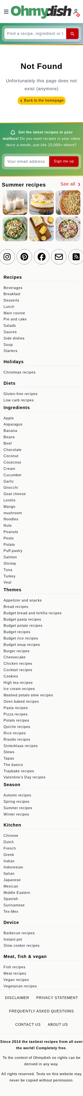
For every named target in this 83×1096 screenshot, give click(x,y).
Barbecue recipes (19, 933)
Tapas (9, 758)
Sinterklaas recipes (21, 746)
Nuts (8, 525)
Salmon (10, 557)
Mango (9, 506)
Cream (9, 469)
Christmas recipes (20, 372)
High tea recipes (18, 683)
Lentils (9, 500)
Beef (8, 443)
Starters (10, 351)
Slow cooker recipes (22, 945)
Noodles (11, 519)
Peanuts (11, 532)
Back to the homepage (43, 100)
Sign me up (64, 161)
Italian (9, 873)
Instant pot (13, 939)
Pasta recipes (16, 708)
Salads (10, 325)
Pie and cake (15, 319)
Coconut (11, 456)
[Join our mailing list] (59, 256)
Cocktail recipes (18, 670)
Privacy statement (57, 998)
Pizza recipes (16, 714)
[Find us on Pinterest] (24, 256)
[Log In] (76, 11)
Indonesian (13, 867)
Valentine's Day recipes (25, 777)
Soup (8, 345)
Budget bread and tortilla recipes (33, 613)
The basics (13, 765)
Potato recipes (16, 720)
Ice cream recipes (19, 689)
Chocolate (13, 450)
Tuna (8, 570)
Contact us (28, 1024)
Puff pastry (13, 551)
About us (58, 1024)
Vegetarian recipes (20, 986)
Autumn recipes (17, 795)
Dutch (9, 842)
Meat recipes (15, 973)
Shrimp (10, 563)
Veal (8, 582)
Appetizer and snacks (23, 600)
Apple (9, 418)
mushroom (13, 513)
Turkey (9, 576)
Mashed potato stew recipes (28, 695)
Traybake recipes (19, 771)
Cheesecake (15, 657)
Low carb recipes (19, 400)
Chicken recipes (18, 663)
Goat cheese (15, 494)
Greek (9, 855)
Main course (14, 313)
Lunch (9, 307)
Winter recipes (16, 814)
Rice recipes (15, 733)
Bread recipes (16, 607)
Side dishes (14, 338)
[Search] (72, 33)
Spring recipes (16, 801)
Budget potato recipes (23, 625)
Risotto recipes (17, 739)
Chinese (11, 835)
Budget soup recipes (22, 645)
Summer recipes (18, 808)
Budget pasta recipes (22, 619)
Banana (10, 431)
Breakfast (12, 294)
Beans (9, 437)
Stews (9, 752)
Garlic (9, 481)
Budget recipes (17, 632)
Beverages (13, 288)
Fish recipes (14, 967)
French (10, 848)
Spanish (11, 899)
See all (68, 183)
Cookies (11, 676)
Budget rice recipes (21, 638)
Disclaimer (17, 998)
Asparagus (13, 424)
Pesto (9, 538)
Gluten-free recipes (21, 394)
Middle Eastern (17, 893)
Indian (9, 861)
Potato (9, 544)
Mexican (11, 886)
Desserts (11, 300)
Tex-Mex (11, 911)
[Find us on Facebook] (41, 256)
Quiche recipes (17, 727)
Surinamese (14, 905)
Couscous (12, 462)
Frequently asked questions (41, 1011)
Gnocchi (11, 487)
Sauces (10, 332)
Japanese (12, 880)
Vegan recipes (16, 980)
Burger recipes (17, 651)
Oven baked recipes (21, 701)
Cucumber (13, 475)
